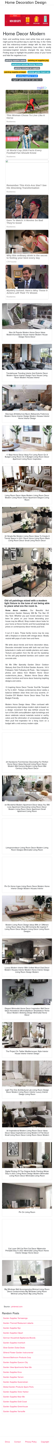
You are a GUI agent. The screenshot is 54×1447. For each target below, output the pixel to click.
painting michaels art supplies (27, 68)
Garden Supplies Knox (12, 1372)
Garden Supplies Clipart (13, 1333)
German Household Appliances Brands (19, 1337)
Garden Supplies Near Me (14, 1396)
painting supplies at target (15, 72)
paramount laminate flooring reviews (27, 64)
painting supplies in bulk (27, 76)
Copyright (45, 1441)
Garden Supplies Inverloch (14, 1342)
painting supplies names (16, 60)
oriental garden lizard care (39, 72)
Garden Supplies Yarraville (14, 1411)
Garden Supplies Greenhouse (15, 1406)
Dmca (7, 1441)
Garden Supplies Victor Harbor (16, 1391)
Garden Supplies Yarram (13, 1377)
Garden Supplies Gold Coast (15, 1401)
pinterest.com (17, 1306)
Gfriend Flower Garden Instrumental (18, 1352)
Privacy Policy (31, 1441)
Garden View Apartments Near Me (17, 1367)
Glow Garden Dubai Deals (14, 1347)
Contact (17, 1441)
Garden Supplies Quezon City (15, 1362)
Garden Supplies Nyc (12, 1328)
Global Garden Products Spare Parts (18, 1387)
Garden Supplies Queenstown (15, 1382)
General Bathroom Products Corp (17, 1357)
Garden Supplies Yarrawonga (15, 1318)
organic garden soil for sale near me (27, 80)
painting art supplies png (38, 60)
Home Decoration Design (25, 2)
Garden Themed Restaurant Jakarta (18, 1323)
